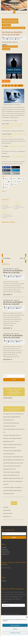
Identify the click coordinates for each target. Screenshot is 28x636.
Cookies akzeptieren (15, 625)
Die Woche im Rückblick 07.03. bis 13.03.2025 (6, 203)
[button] (27, 617)
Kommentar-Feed (7, 513)
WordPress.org (7, 516)
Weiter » (20, 85)
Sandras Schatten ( (8, 444)
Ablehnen (15, 629)
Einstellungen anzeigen (15, 632)
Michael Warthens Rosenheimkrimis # (13, 459)
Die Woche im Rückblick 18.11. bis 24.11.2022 (6, 212)
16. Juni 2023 (9, 275)
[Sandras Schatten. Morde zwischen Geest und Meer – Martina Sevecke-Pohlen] (14, 66)
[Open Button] (14, 12)
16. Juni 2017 (9, 306)
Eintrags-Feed (6, 510)
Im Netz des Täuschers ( (9, 472)
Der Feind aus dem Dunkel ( (10, 450)
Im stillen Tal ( (6, 423)
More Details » (6, 81)
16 (15, 85)
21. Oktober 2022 (8, 37)
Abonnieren (7, 611)
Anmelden (5, 507)
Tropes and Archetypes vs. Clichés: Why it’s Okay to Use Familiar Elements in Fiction (12, 125)
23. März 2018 (9, 340)
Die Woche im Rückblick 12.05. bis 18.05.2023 (18, 203)
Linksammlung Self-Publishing (10, 22)
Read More (6, 294)
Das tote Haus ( (7, 429)
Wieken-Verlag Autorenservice (14, 5)
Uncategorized (6, 25)
